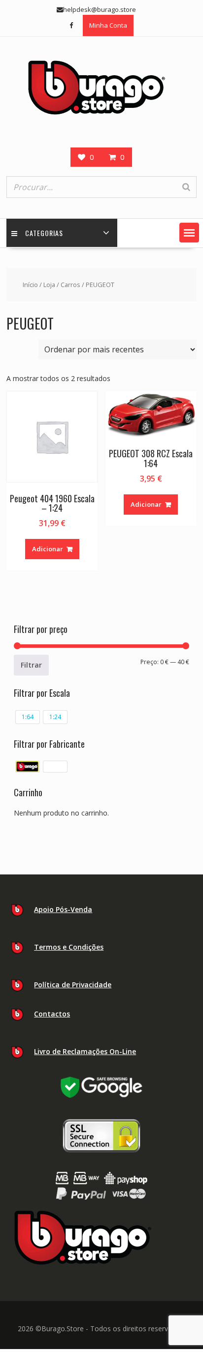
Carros (70, 284)
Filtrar (31, 665)
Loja (49, 284)
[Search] (186, 187)
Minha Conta (108, 25)
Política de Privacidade (72, 984)
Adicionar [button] (47, 548)
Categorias (44, 233)
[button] (189, 232)
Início (30, 284)
